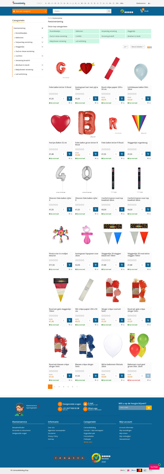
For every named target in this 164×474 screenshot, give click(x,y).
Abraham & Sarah (22, 65)
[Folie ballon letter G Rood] (60, 68)
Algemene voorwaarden (56, 430)
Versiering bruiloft (22, 60)
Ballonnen (19, 38)
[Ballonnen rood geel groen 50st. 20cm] (139, 346)
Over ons (51, 427)
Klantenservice (141, 3)
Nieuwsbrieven (124, 439)
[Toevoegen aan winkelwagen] (69, 98)
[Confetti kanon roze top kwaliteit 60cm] (139, 179)
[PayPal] (134, 471)
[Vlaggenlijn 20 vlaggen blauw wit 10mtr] (113, 235)
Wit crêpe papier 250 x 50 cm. (86, 310)
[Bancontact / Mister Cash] (145, 471)
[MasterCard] (139, 471)
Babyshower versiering (24, 69)
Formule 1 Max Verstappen (93, 430)
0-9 (117, 3)
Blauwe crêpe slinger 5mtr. (84, 365)
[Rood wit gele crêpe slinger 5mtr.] (139, 290)
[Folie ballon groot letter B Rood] (87, 124)
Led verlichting (21, 74)
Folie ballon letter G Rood (60, 87)
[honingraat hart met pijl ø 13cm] (87, 68)
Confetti (18, 56)
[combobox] (138, 46)
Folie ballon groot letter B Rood (86, 143)
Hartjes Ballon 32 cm (58, 142)
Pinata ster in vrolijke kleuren (58, 254)
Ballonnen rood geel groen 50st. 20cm (136, 365)
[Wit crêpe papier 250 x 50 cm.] (87, 290)
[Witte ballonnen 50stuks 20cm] (113, 346)
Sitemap (51, 439)
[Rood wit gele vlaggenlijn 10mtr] (60, 290)
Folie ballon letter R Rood (112, 142)
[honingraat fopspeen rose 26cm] (87, 235)
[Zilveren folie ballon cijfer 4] (60, 179)
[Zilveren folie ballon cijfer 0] (87, 179)
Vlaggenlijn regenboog (137, 142)
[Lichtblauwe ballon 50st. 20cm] (139, 68)
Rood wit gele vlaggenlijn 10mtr (60, 310)
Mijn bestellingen (125, 430)
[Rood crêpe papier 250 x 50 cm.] (113, 68)
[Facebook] (56, 458)
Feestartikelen (89, 436)
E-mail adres (124, 408)
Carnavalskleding (90, 427)
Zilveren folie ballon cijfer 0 (86, 199)
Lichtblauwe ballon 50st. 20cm (138, 88)
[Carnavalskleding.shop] (19, 3)
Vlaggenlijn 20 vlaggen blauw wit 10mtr (111, 254)
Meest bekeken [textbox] (137, 47)
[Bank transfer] (150, 471)
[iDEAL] (128, 471)
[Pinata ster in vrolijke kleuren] (60, 235)
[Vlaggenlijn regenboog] (139, 124)
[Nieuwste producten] (82, 458)
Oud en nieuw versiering (24, 51)
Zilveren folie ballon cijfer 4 (60, 199)
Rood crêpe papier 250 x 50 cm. (112, 88)
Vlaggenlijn (19, 47)
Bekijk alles (88, 442)
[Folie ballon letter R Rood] (113, 124)
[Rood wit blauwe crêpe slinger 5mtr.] (60, 346)
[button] (144, 11)
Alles (121, 3)
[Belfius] (123, 471)
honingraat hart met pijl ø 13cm (86, 88)
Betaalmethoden (18, 427)
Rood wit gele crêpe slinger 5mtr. (136, 310)
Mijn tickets (123, 433)
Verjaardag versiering (23, 42)
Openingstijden (31, 408)
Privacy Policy (53, 436)
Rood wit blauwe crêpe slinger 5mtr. (59, 365)
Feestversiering (19, 28)
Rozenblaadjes (21, 33)
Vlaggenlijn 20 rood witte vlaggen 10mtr (138, 254)
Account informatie (126, 427)
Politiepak (87, 439)
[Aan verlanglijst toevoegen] (69, 103)
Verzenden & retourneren (21, 430)
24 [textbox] (125, 47)
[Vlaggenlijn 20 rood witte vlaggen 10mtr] (139, 235)
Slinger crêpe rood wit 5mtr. (111, 310)
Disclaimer (52, 433)
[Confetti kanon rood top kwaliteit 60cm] (113, 179)
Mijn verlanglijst (125, 436)
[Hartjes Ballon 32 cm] (60, 124)
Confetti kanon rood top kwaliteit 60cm (112, 199)
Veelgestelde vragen (19, 433)
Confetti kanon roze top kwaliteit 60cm (138, 199)
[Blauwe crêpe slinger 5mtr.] (87, 346)
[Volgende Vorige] (77, 386)
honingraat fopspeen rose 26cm (86, 254)
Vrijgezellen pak (89, 433)
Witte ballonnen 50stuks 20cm (112, 365)
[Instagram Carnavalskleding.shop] (78, 458)
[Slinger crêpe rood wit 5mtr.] (113, 290)
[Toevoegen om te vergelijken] (71, 103)
